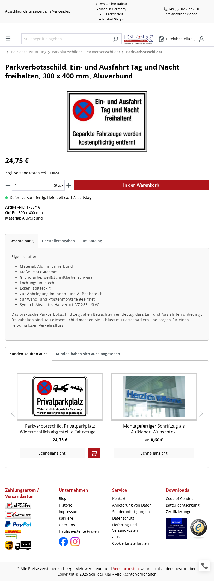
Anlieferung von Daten (132, 505)
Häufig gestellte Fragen (79, 531)
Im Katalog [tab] (92, 240)
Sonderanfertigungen (131, 511)
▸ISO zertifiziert (111, 13)
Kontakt (119, 498)
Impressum (69, 511)
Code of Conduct (180, 498)
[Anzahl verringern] (8, 185)
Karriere (66, 518)
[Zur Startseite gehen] (141, 38)
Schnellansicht (52, 453)
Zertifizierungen (180, 511)
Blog (62, 498)
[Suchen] (115, 38)
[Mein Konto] (202, 39)
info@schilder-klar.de (181, 13)
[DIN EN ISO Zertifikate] (176, 531)
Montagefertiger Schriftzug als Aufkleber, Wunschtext (154, 429)
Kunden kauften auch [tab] (28, 353)
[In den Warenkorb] (94, 453)
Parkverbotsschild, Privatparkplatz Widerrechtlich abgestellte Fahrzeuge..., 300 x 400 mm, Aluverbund (60, 429)
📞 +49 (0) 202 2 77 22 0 (181, 9)
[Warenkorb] (207, 37)
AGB (116, 536)
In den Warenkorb (141, 185)
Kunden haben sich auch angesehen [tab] (88, 353)
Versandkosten (126, 568)
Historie (65, 505)
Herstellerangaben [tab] (58, 240)
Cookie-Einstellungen (130, 543)
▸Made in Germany (111, 9)
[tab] (21, 241)
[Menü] (8, 38)
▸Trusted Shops (111, 19)
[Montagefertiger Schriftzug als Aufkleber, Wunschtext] (154, 396)
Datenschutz (123, 518)
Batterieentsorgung (183, 505)
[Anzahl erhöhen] (68, 185)
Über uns (67, 524)
